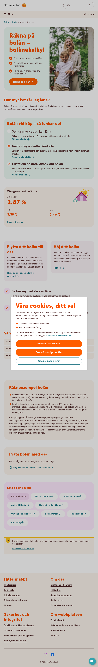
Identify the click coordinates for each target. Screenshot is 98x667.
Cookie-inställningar (49, 361)
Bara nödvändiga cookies (49, 352)
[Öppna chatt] (92, 661)
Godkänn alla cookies (49, 343)
